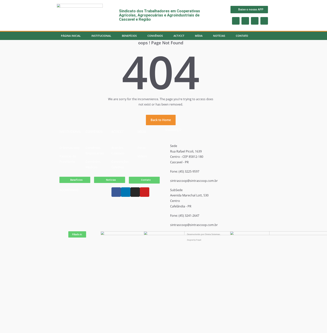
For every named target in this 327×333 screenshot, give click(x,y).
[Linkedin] (125, 192)
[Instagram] (245, 21)
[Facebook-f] (236, 21)
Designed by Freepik (194, 240)
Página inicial (71, 36)
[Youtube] (254, 21)
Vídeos (142, 156)
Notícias (219, 36)
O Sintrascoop (69, 148)
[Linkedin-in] (264, 21)
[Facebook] (116, 192)
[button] (77, 234)
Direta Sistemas (212, 234)
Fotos (142, 148)
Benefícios (129, 36)
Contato (242, 36)
